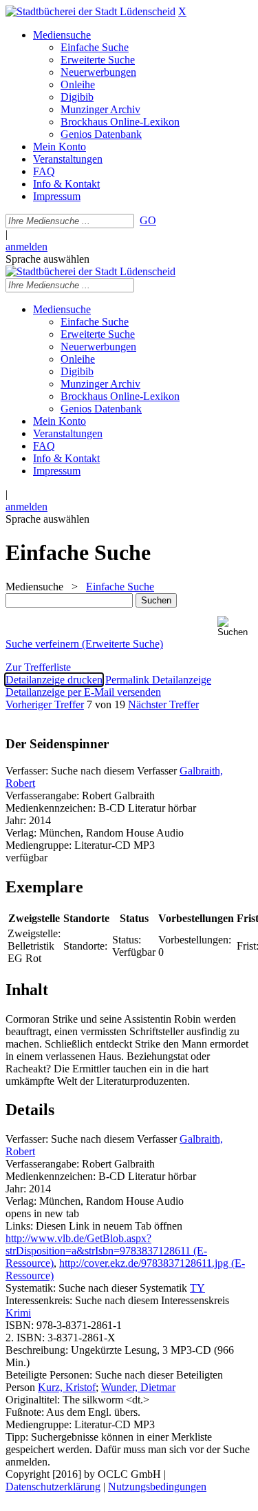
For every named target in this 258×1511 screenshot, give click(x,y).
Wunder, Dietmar (138, 1387)
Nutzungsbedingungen (157, 1486)
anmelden (26, 246)
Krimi (18, 1313)
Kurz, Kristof (67, 1387)
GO (148, 220)
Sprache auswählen (47, 259)
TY (197, 1288)
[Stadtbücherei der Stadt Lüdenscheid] (90, 11)
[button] (234, 626)
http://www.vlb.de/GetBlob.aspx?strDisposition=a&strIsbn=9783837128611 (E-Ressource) (106, 1250)
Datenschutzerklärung (53, 1486)
